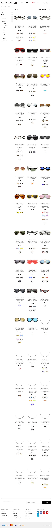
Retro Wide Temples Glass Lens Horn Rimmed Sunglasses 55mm (32, 361)
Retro (4, 34)
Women (27, 2)
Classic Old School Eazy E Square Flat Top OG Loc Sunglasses (32, 59)
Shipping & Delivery (17, 517)
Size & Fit (15, 513)
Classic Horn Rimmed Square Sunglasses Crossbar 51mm (19, 299)
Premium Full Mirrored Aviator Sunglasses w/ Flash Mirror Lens (19, 448)
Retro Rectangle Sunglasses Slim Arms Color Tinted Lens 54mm (20, 477)
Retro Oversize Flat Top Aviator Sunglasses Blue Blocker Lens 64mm (32, 477)
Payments (15, 515)
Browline (4, 27)
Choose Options (19, 21)
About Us (3, 511)
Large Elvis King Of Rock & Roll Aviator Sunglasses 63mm (19, 84)
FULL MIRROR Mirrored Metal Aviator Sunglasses (32, 113)
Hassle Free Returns (17, 518)
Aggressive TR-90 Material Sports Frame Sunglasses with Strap (45, 299)
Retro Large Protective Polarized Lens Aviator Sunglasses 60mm (32, 146)
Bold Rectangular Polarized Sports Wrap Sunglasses (19, 422)
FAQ (14, 511)
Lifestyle (4, 38)
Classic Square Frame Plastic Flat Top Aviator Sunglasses (19, 59)
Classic (4, 32)
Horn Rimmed (5, 25)
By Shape (4, 19)
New (22, 2)
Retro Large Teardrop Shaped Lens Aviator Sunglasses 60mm (19, 390)
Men (33, 2)
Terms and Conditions (5, 517)
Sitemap (3, 518)
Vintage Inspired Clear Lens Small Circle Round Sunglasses (20, 146)
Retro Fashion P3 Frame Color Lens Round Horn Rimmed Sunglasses (45, 84)
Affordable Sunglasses (29, 513)
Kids (37, 2)
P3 (3, 36)
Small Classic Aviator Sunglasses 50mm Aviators (19, 177)
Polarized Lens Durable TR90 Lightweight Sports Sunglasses (32, 177)
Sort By (39, 9)
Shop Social (27, 518)
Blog (26, 515)
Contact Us (3, 513)
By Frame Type (5, 40)
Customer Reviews (28, 511)
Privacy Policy (4, 515)
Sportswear (5, 29)
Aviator (4, 23)
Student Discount (28, 517)
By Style (3, 21)
